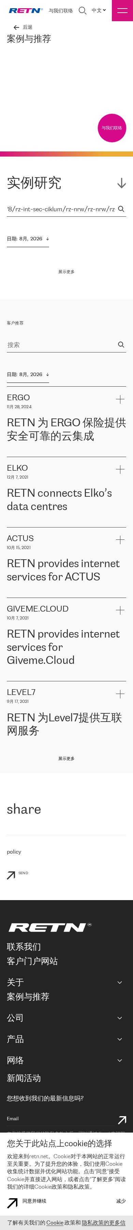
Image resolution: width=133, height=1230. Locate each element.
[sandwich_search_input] (121, 209)
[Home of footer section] (65, 927)
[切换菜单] (122, 10)
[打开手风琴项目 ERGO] (120, 399)
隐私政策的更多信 (103, 1223)
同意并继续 (34, 1201)
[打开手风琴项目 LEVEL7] (120, 694)
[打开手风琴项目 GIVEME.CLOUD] (120, 610)
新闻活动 (24, 1079)
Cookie (54, 1223)
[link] (26, 10)
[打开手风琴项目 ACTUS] (120, 540)
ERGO (14, 453)
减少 (121, 1201)
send (23, 873)
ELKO (73, 523)
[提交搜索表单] (122, 1121)
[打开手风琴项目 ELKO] (120, 469)
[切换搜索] (82, 10)
